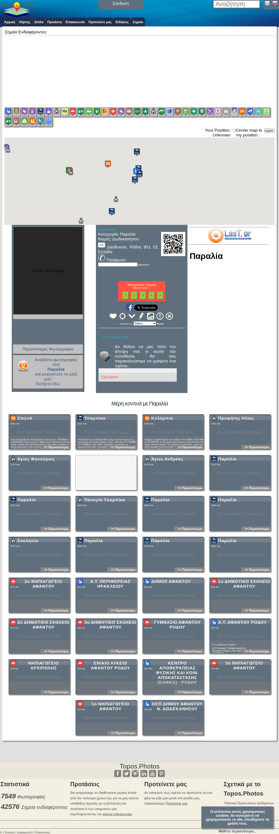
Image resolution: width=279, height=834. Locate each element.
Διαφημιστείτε (25, 832)
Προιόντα (54, 22)
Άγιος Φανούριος (36, 459)
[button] (107, 164)
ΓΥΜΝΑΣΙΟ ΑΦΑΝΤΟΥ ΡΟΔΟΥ (177, 624)
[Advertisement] (139, 67)
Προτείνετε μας (100, 22)
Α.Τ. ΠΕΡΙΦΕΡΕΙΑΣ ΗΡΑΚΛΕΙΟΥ (110, 584)
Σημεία (138, 22)
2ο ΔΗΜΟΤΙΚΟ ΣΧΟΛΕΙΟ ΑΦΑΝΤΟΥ (43, 624)
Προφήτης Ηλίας (236, 418)
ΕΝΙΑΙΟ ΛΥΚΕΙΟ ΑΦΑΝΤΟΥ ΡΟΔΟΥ (110, 665)
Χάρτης (24, 22)
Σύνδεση (10, 832)
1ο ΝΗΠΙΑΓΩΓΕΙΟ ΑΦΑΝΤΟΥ (110, 706)
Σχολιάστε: (110, 377)
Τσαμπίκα (95, 418)
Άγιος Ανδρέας (167, 459)
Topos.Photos (140, 766)
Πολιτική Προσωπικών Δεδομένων (249, 803)
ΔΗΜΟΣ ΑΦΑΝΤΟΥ (171, 581)
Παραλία (227, 459)
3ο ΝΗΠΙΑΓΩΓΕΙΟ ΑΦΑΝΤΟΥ (244, 665)
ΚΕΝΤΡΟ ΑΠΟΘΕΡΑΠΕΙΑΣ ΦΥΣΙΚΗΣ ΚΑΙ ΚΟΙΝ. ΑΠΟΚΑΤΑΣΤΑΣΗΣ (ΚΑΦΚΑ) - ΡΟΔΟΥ (177, 673)
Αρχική (9, 22)
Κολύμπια (162, 418)
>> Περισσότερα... (57, 447)
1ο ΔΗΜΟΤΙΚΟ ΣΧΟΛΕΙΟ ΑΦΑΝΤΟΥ (244, 584)
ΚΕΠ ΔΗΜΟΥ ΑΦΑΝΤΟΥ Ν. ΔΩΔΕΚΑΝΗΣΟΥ (177, 706)
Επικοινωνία (75, 22)
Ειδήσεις (122, 22)
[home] (17, 16)
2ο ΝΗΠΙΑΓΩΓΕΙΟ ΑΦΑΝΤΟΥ (43, 584)
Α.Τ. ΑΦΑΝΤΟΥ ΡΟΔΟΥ (242, 622)
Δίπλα (38, 22)
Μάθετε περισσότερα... (237, 831)
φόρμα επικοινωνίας (117, 814)
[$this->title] (229, 241)
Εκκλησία (27, 540)
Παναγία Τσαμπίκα (104, 500)
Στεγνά (24, 418)
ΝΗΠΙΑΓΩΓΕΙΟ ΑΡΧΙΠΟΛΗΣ (43, 665)
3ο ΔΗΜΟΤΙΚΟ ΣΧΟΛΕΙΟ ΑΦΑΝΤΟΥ (110, 624)
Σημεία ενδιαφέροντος (44, 807)
